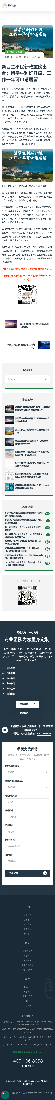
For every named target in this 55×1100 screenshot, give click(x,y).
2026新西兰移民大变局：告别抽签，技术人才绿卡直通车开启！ (23, 563)
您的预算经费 (11, 795)
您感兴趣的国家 (12, 766)
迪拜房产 (27, 987)
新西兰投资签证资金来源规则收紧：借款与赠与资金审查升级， (24, 514)
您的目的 (9, 810)
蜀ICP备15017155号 (11, 1093)
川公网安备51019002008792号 (38, 1092)
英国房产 (27, 992)
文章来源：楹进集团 (15, 52)
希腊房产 (27, 1006)
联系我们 (24, 713)
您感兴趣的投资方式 (14, 781)
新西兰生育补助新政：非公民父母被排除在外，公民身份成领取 (24, 556)
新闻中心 (27, 934)
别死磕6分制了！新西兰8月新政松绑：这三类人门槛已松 (23, 542)
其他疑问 (9, 855)
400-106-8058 (44, 733)
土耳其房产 (27, 996)
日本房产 (27, 1001)
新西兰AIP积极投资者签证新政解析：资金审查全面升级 (23, 521)
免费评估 (13, 873)
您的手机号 (10, 840)
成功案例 (27, 924)
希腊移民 (27, 960)
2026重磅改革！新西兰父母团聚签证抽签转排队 (23, 528)
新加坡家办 (27, 951)
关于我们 (27, 915)
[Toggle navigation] (51, 6)
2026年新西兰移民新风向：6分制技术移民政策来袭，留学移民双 (23, 535)
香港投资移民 (27, 965)
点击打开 (36, 730)
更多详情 (24, 704)
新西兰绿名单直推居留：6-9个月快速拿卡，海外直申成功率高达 (22, 549)
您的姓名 (9, 825)
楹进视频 (27, 929)
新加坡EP (27, 970)
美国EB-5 (27, 956)
